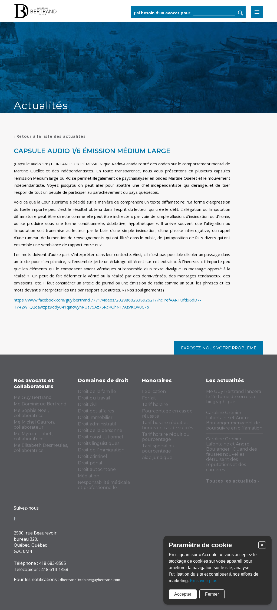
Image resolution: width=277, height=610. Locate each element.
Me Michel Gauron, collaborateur (34, 424)
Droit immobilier (95, 417)
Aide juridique (157, 457)
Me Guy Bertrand (33, 397)
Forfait (149, 398)
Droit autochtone (97, 469)
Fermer (212, 594)
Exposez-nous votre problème (218, 347)
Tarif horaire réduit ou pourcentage (166, 437)
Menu (257, 12)
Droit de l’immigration (101, 449)
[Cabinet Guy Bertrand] (56, 11)
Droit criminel (92, 456)
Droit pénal (90, 462)
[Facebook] (14, 518)
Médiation (88, 475)
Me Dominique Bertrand (40, 403)
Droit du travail (94, 398)
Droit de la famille (97, 391)
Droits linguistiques (98, 443)
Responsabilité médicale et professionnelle (104, 485)
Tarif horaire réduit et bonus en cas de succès (167, 425)
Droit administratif (97, 424)
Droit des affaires (96, 411)
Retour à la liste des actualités (51, 136)
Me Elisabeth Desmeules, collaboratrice (41, 448)
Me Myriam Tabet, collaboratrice (33, 436)
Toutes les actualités (231, 481)
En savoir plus (203, 580)
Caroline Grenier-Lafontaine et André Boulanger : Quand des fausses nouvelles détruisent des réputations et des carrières (231, 454)
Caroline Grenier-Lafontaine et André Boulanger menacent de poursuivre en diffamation (234, 420)
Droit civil (88, 404)
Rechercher (240, 13)
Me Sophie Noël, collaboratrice (31, 413)
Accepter (182, 594)
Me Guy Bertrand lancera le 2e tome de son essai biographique (233, 396)
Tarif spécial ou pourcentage (158, 448)
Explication (154, 391)
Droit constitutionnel (100, 437)
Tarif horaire (155, 404)
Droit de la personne (100, 430)
